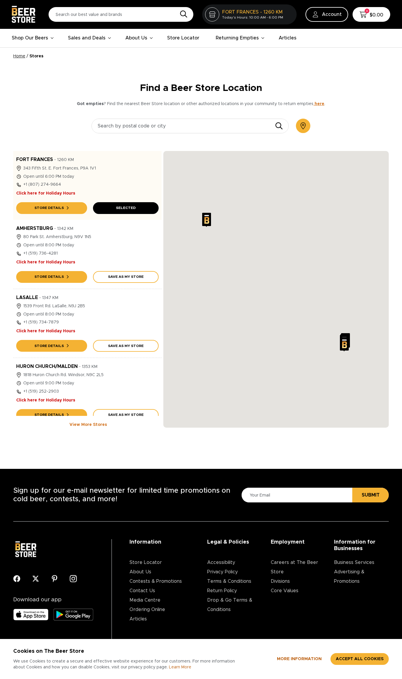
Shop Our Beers (30, 38)
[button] (206, 220)
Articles (287, 38)
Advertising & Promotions (349, 577)
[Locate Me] (303, 126)
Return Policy (222, 590)
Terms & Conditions (229, 581)
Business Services (354, 562)
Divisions (280, 581)
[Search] (182, 14)
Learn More (180, 667)
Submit (371, 495)
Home (19, 56)
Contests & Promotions (155, 581)
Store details (49, 208)
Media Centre (144, 600)
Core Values (284, 590)
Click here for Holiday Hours (45, 193)
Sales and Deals (86, 38)
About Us (136, 38)
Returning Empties (237, 38)
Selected (126, 208)
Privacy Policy (222, 572)
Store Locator (183, 38)
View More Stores (88, 425)
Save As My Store (126, 276)
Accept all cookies (359, 659)
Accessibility (221, 562)
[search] (279, 126)
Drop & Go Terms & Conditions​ (229, 605)
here (318, 104)
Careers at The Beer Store (294, 567)
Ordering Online (147, 609)
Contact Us (142, 590)
